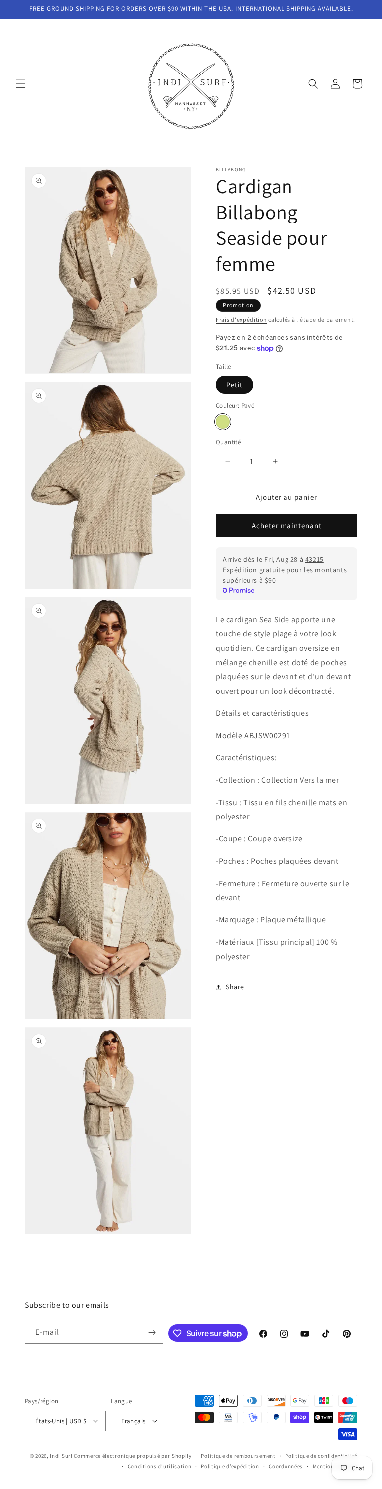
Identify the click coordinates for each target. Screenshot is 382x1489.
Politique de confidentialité (321, 1455)
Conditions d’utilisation (159, 1466)
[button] (21, 84)
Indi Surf (61, 1455)
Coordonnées (286, 1466)
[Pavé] (223, 422)
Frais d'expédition (241, 319)
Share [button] (235, 986)
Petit (234, 384)
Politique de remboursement (238, 1455)
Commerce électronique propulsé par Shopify (132, 1455)
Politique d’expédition (230, 1466)
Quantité (228, 442)
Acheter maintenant (287, 525)
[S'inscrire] (152, 1332)
